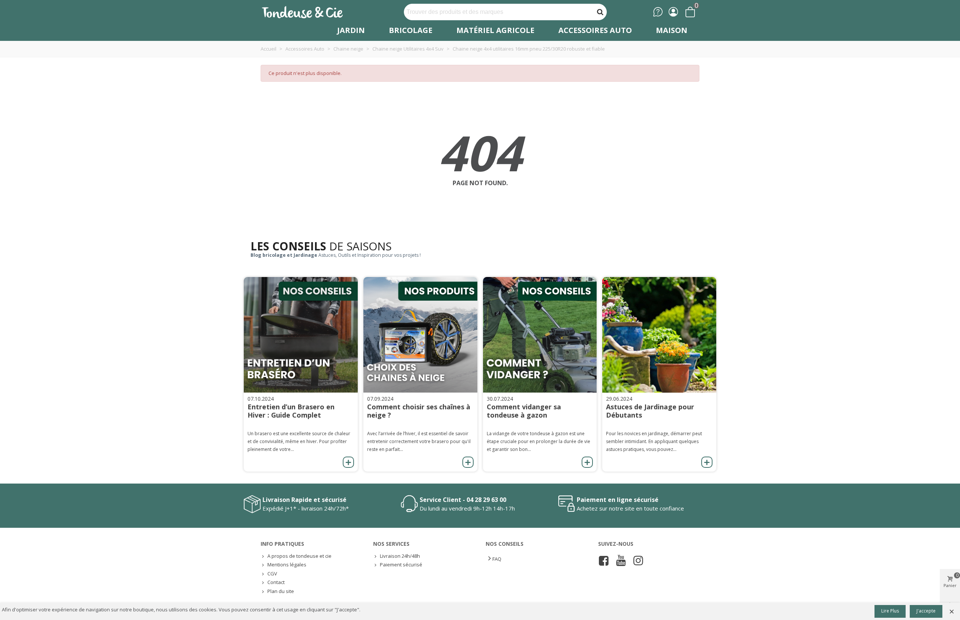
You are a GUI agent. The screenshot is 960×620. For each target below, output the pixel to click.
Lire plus (890, 611)
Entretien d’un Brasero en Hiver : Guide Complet (291, 410)
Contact (276, 582)
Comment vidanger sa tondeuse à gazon (524, 410)
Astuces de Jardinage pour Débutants (650, 410)
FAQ (496, 559)
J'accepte (926, 611)
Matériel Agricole (495, 30)
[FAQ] (658, 11)
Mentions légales (286, 564)
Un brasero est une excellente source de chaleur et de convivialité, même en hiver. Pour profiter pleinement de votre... (299, 441)
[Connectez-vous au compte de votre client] (673, 11)
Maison (671, 30)
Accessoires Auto (595, 30)
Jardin (351, 30)
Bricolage (410, 30)
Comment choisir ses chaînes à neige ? (418, 410)
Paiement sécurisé (401, 564)
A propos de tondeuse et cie (299, 556)
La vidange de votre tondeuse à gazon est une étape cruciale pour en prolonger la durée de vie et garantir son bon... (538, 441)
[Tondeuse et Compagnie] (310, 12)
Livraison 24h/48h (400, 556)
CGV (272, 573)
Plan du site (280, 591)
